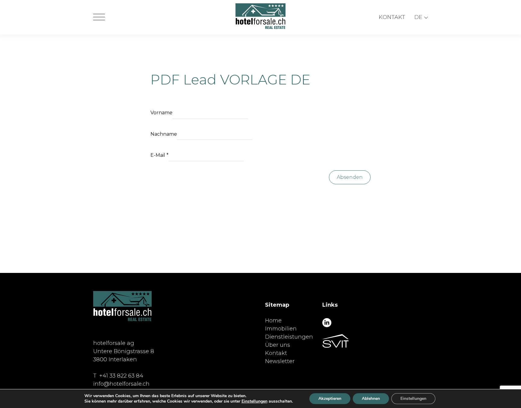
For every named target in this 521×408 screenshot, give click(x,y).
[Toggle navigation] (99, 17)
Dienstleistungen (289, 337)
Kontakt (392, 17)
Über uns (277, 345)
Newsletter (280, 361)
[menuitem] (421, 17)
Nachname (163, 134)
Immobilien (281, 328)
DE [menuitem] (418, 17)
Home (273, 320)
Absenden (350, 177)
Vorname (161, 112)
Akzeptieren (329, 398)
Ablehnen (371, 398)
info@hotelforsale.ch (121, 384)
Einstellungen (254, 401)
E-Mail (159, 155)
